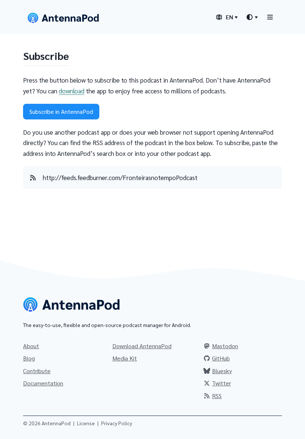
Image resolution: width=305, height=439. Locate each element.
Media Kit (124, 358)
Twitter (221, 383)
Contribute (37, 371)
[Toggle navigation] (270, 17)
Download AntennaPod (141, 346)
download (71, 91)
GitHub (221, 358)
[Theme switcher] (252, 17)
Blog (29, 358)
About (31, 346)
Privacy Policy (116, 423)
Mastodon (225, 346)
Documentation (43, 383)
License (86, 423)
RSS (217, 396)
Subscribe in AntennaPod (61, 111)
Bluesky (222, 371)
